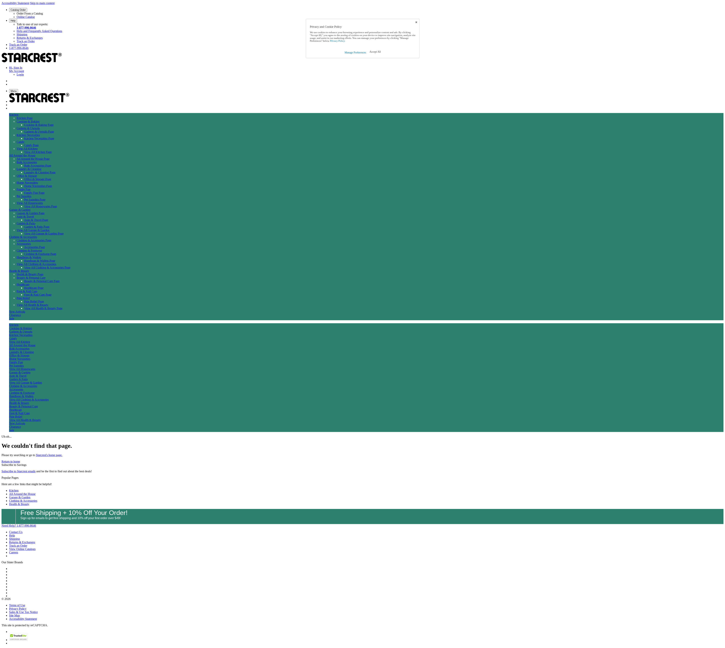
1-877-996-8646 (26, 27)
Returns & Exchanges (30, 37)
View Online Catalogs (22, 549)
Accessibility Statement (15, 3)
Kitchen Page (25, 118)
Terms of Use (17, 605)
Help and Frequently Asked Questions (39, 31)
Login (20, 74)
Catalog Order (18, 9)
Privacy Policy (17, 608)
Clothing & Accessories (23, 500)
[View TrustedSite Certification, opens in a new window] (18, 639)
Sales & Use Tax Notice (23, 612)
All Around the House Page (33, 158)
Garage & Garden (19, 497)
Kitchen (14, 490)
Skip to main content (42, 3)
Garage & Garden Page (31, 213)
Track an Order (26, 41)
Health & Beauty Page (30, 274)
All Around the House (22, 494)
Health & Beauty (19, 504)
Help (13, 20)
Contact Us (15, 532)
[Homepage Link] (32, 61)
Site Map (14, 615)
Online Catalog (26, 16)
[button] (375, 51)
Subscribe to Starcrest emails (18, 471)
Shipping (22, 34)
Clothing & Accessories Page (34, 240)
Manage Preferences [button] (355, 52)
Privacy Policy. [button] (337, 41)
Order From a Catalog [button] (30, 13)
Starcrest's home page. (49, 455)
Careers (13, 552)
